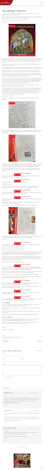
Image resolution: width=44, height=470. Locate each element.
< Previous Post (5, 341)
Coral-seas (7, 410)
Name (3, 353)
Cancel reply (38, 350)
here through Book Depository (15, 320)
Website (22, 358)
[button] (42, 2)
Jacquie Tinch (17, 351)
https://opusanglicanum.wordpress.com (11, 402)
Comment (4, 364)
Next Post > (39, 341)
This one (10, 169)
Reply (7, 422)
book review (5, 337)
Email (3, 358)
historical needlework (15, 337)
